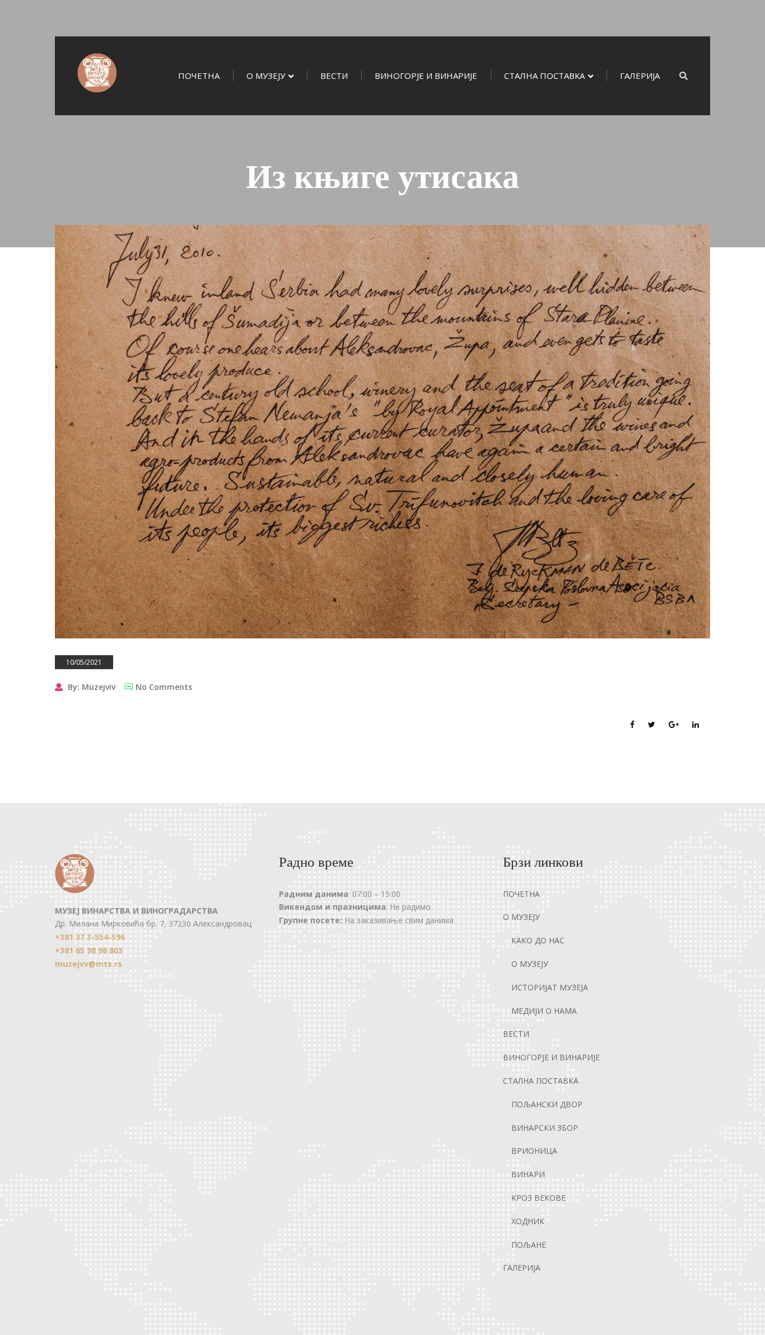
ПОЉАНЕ (528, 1244)
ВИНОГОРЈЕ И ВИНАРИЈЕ (426, 75)
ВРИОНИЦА (534, 1150)
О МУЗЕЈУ (265, 75)
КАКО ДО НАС (538, 940)
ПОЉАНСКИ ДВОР (546, 1104)
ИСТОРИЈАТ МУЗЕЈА (549, 987)
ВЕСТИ (334, 75)
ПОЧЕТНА (199, 75)
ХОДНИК (527, 1221)
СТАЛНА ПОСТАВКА (544, 75)
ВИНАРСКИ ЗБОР (544, 1127)
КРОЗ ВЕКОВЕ (538, 1197)
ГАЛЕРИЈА (640, 75)
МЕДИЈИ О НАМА (544, 1010)
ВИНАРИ (528, 1174)
